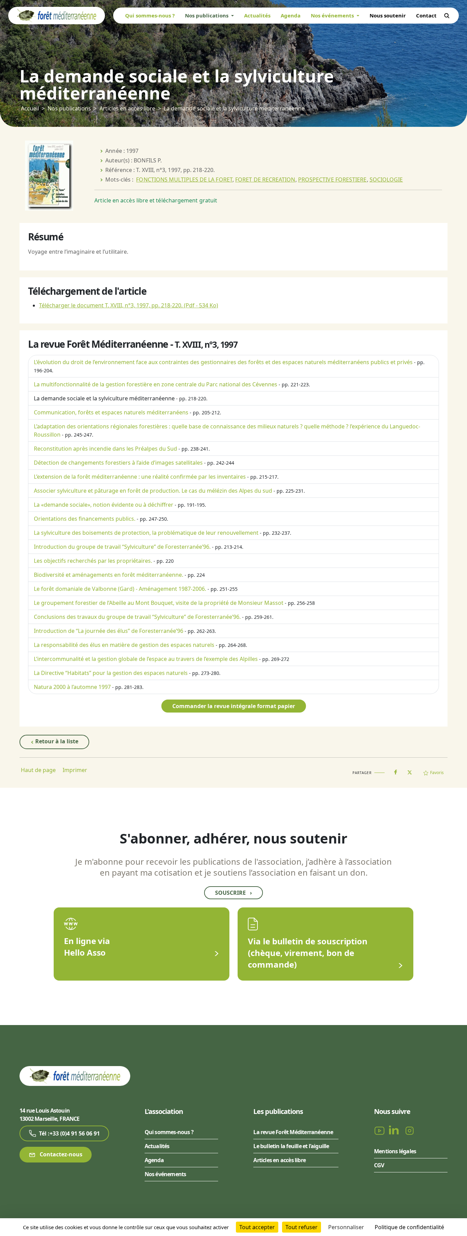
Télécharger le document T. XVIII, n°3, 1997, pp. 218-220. (128, 305)
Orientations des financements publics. (84, 518)
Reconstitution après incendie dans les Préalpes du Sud (105, 448)
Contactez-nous (60, 1154)
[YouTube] (380, 1130)
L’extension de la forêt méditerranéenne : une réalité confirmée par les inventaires (140, 476)
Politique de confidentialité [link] (409, 1227)
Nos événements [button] (333, 15)
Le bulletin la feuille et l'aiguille (291, 1146)
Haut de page (38, 770)
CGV (379, 1165)
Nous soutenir (388, 15)
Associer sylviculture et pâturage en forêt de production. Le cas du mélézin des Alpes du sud (153, 490)
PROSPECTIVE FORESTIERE (332, 179)
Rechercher (447, 16)
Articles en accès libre (127, 108)
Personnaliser (346, 1227)
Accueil (30, 108)
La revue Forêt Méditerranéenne (293, 1132)
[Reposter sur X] (409, 770)
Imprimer (75, 770)
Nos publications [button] (207, 15)
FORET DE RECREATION (265, 179)
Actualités (257, 15)
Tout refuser (301, 1227)
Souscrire (233, 892)
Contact (426, 15)
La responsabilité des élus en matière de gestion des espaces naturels (124, 645)
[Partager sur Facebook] (395, 770)
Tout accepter (257, 1227)
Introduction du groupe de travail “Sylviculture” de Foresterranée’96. (122, 546)
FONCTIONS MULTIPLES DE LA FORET (184, 179)
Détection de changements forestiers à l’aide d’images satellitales (118, 462)
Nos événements (165, 1174)
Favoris (437, 772)
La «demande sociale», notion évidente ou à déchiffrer (103, 504)
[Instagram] (409, 1130)
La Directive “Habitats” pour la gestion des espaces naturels (111, 673)
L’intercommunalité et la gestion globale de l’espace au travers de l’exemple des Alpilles (146, 659)
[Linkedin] (395, 1130)
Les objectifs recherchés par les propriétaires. (93, 560)
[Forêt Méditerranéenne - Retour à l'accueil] (56, 15)
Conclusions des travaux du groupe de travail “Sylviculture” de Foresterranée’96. (137, 617)
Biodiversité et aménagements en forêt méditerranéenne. (108, 575)
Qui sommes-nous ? (150, 15)
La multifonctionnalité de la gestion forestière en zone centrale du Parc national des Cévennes (155, 384)
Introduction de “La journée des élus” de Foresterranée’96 (108, 631)
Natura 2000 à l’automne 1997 (72, 687)
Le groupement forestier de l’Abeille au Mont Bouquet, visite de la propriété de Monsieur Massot (158, 603)
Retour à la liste (56, 741)
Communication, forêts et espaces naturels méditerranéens (111, 412)
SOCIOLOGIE (386, 179)
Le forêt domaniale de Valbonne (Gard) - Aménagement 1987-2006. (120, 589)
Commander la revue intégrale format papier (233, 706)
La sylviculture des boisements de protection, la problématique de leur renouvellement (146, 532)
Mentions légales (395, 1151)
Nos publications (69, 108)
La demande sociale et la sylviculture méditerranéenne (104, 398)
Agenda (291, 15)
